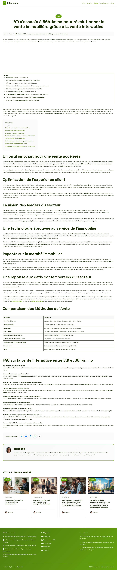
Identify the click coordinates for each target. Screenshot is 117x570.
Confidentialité (18, 567)
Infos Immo (97, 567)
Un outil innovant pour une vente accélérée (18, 127)
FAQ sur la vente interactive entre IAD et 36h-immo (21, 146)
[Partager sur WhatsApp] (35, 436)
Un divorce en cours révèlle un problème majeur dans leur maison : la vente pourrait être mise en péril (72, 503)
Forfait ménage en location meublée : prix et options (20, 545)
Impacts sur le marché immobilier (15, 138)
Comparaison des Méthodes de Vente (16, 143)
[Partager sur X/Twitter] (21, 436)
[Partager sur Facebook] (26, 436)
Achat (112, 3)
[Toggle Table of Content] (8, 125)
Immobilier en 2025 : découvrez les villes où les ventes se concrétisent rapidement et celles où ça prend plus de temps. (100, 503)
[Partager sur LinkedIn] (30, 436)
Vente (96, 3)
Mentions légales (8, 567)
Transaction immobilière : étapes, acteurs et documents (14, 502)
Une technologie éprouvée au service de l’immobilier (21, 135)
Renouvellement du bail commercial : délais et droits (20, 536)
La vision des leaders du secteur (15, 133)
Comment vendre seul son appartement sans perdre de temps (41, 502)
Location (89, 3)
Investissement (104, 3)
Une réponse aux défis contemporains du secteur (20, 141)
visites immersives (37, 301)
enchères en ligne (16, 301)
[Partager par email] (39, 436)
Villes (83, 3)
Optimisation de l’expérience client (15, 130)
